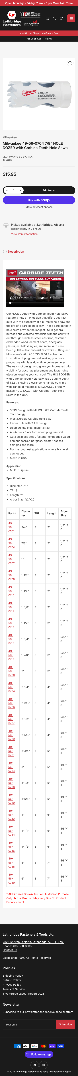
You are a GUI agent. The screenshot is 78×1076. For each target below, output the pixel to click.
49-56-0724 (11, 687)
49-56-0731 (11, 751)
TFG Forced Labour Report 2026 (23, 993)
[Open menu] (71, 18)
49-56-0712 (11, 607)
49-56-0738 (11, 783)
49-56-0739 (11, 798)
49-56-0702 (11, 527)
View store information (24, 233)
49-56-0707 (11, 559)
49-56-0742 (11, 815)
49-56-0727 (11, 719)
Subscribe (65, 1024)
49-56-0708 (11, 575)
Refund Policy (12, 980)
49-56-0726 (11, 703)
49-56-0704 (11, 543)
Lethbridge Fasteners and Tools (32, 1071)
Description (16, 251)
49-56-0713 (11, 623)
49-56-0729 (11, 735)
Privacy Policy (12, 984)
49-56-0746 (11, 846)
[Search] (47, 18)
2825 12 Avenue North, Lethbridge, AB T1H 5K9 (33, 942)
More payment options (39, 206)
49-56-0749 (11, 878)
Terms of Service (14, 989)
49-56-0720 (11, 671)
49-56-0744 (11, 830)
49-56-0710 (11, 591)
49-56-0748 (11, 862)
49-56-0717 (11, 639)
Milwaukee (10, 137)
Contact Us (10, 950)
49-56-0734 (11, 767)
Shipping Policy (13, 975)
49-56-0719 (11, 655)
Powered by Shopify (60, 1071)
